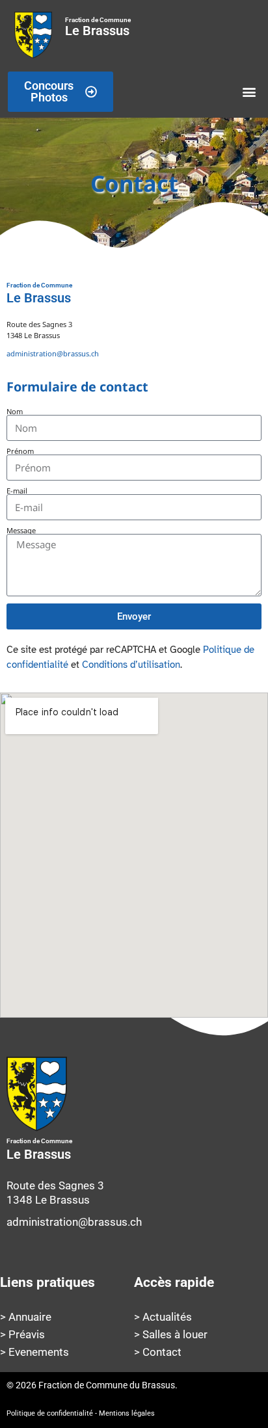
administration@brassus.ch (53, 353)
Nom (15, 411)
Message (21, 530)
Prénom (20, 451)
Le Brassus (98, 27)
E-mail (17, 490)
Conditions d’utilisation (131, 664)
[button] (249, 92)
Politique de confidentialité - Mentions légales (81, 1413)
